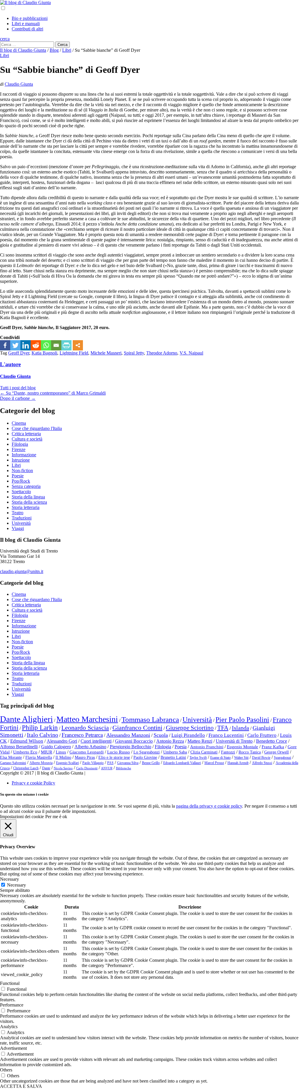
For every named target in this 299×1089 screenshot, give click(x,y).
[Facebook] (5, 345)
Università (21, 523)
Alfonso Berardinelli (19, 746)
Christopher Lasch (26, 768)
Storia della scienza (29, 502)
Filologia (20, 444)
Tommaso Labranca (150, 719)
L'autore (10, 364)
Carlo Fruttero (262, 735)
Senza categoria (26, 486)
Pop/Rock (21, 481)
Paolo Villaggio (93, 763)
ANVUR (106, 768)
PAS (110, 763)
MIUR (46, 752)
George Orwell (276, 752)
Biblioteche (123, 768)
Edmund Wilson (26, 741)
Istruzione (21, 459)
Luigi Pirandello (188, 735)
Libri (4, 55)
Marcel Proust (214, 763)
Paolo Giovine (145, 757)
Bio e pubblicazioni (30, 18)
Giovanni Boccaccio (134, 741)
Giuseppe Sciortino (190, 727)
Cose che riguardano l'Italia (37, 428)
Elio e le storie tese (114, 757)
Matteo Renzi (199, 741)
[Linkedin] (25, 345)
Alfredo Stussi (262, 763)
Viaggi (18, 528)
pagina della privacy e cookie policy (209, 806)
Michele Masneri (106, 352)
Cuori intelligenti (96, 741)
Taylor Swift (198, 758)
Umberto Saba (175, 752)
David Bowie (261, 758)
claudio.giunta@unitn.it (21, 571)
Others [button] (6, 1069)
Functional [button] (10, 983)
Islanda (240, 728)
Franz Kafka (273, 746)
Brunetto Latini (173, 757)
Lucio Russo (118, 752)
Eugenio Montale (242, 746)
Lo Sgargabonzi (146, 752)
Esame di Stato (220, 758)
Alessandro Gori (62, 741)
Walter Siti (241, 758)
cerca (5, 38)
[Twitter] (15, 345)
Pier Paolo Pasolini (242, 719)
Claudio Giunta (19, 84)
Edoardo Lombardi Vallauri (182, 763)
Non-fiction (22, 470)
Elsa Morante (11, 757)
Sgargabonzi (282, 758)
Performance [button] (11, 1004)
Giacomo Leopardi (86, 752)
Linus (61, 752)
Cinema (19, 423)
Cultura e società (27, 438)
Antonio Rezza (170, 741)
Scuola (161, 735)
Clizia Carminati (204, 752)
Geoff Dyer (18, 352)
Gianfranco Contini (137, 727)
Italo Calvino (42, 735)
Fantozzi (228, 752)
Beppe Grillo (151, 763)
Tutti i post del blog (18, 387)
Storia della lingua (28, 496)
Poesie (18, 475)
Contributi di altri (27, 28)
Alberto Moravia (41, 763)
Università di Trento (234, 741)
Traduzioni (22, 517)
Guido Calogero (56, 746)
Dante (46, 768)
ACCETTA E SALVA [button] (21, 1086)
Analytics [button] (9, 1026)
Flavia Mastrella (38, 757)
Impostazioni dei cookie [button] (22, 816)
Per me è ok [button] (56, 816)
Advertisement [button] (13, 1048)
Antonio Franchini (206, 746)
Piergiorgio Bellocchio (130, 746)
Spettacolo (21, 491)
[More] (78, 345)
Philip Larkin (40, 727)
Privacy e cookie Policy (33, 782)
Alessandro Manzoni (128, 735)
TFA (222, 727)
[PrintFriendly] (66, 345)
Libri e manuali (26, 23)
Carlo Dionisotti (87, 768)
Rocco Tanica (250, 752)
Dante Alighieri (26, 719)
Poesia (181, 746)
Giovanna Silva (127, 763)
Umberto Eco (25, 752)
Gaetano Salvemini (13, 763)
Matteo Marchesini (87, 719)
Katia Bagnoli (44, 352)
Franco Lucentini (226, 735)
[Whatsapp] (46, 345)
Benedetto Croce (271, 741)
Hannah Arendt (237, 763)
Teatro (17, 512)
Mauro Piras (85, 757)
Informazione (24, 454)
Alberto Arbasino (90, 746)
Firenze (18, 449)
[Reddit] (36, 345)
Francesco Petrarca (82, 735)
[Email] (56, 345)
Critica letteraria (26, 433)
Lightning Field (74, 352)
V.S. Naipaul (191, 352)
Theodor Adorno (161, 352)
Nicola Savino (63, 768)
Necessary (16, 884)
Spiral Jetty (134, 352)
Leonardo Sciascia (85, 727)
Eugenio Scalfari (67, 763)
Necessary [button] (9, 879)
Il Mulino (63, 757)
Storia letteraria (25, 507)
